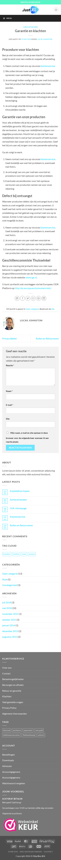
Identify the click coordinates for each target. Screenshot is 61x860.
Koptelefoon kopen (20, 491)
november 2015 (10, 613)
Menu (9, 18)
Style (4, 579)
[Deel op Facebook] (22, 298)
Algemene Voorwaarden (14, 713)
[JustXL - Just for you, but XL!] (30, 9)
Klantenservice (17, 516)
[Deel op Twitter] (27, 298)
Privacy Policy (9, 707)
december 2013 (10, 631)
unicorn (41, 735)
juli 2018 (6, 602)
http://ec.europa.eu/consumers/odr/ (33, 288)
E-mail (9, 405)
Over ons (7, 667)
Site (7, 418)
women (32, 554)
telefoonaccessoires (11, 735)
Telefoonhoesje (29, 735)
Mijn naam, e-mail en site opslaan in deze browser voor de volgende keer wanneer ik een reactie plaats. (27, 437)
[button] (56, 9)
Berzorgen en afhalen (13, 684)
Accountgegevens (11, 771)
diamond (6, 730)
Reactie (10, 365)
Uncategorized (9, 585)
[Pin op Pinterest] (38, 298)
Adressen (7, 766)
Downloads (8, 760)
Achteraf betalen (18, 499)
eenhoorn (17, 730)
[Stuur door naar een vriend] (33, 298)
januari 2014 (8, 625)
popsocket (28, 730)
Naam (9, 391)
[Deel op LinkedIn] (43, 298)
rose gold (39, 730)
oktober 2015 (9, 619)
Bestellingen (8, 754)
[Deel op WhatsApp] (17, 298)
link (52, 309)
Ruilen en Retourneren (47, 338)
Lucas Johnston (44, 39)
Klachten (6, 696)
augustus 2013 (9, 636)
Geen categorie (30, 27)
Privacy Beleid (9, 338)
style (24, 554)
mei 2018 (7, 608)
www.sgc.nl (31, 277)
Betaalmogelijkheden (13, 679)
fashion (16, 554)
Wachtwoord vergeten (13, 783)
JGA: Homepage (18, 508)
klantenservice (47, 65)
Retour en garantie (11, 690)
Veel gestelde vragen (12, 702)
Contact (6, 673)
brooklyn (7, 554)
